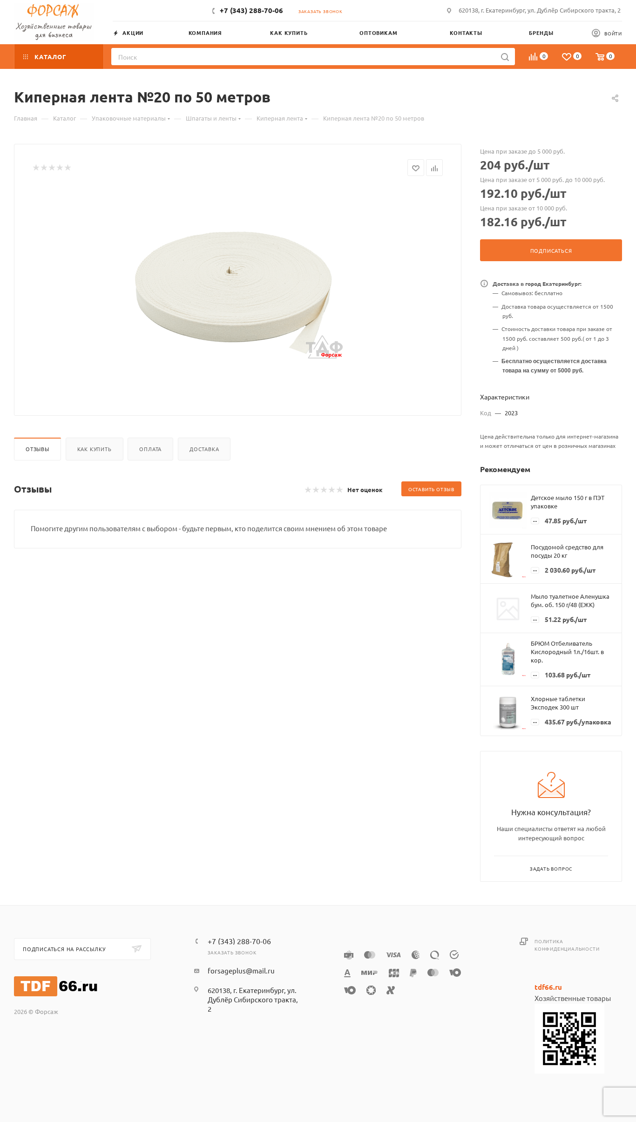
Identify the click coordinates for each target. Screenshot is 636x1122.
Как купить (94, 449)
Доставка (204, 449)
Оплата (150, 449)
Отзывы (37, 449)
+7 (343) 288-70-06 (251, 10)
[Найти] (505, 56)
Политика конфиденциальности (567, 945)
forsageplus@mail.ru (241, 970)
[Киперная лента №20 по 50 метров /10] (238, 292)
